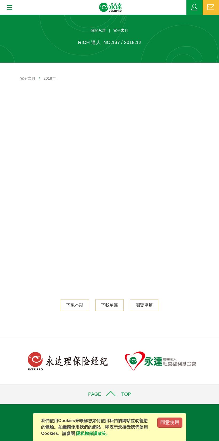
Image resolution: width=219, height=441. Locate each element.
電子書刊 (27, 78)
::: (1, 17)
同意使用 (169, 422)
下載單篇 (109, 305)
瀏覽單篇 (144, 305)
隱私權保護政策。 (93, 433)
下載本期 (74, 305)
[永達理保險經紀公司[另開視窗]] (68, 361)
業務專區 (194, 7)
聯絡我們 (211, 7)
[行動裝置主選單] (8, 7)
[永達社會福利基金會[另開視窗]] (160, 361)
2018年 (50, 78)
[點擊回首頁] (110, 7)
